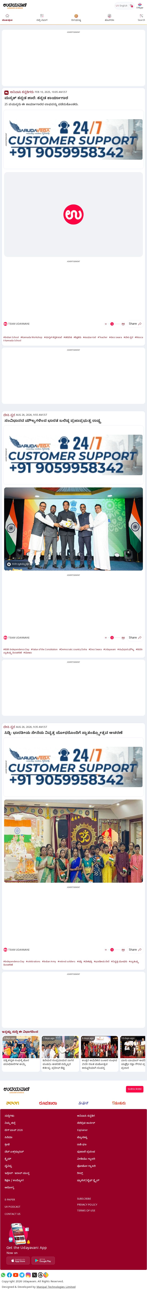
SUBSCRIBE (135, 1089)
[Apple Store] (18, 1260)
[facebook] (9, 1275)
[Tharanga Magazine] (13, 1103)
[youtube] (16, 1275)
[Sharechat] (45, 1275)
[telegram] (22, 1275)
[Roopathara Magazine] (48, 1103)
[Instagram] (28, 1275)
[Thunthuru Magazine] (119, 1103)
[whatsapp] (3, 1275)
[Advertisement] (73, 60)
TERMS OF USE (86, 1211)
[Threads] (40, 1275)
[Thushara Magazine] (83, 1103)
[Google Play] (43, 1260)
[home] (15, 5)
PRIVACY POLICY (87, 1205)
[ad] (75, 139)
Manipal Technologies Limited (56, 1287)
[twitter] (34, 1275)
